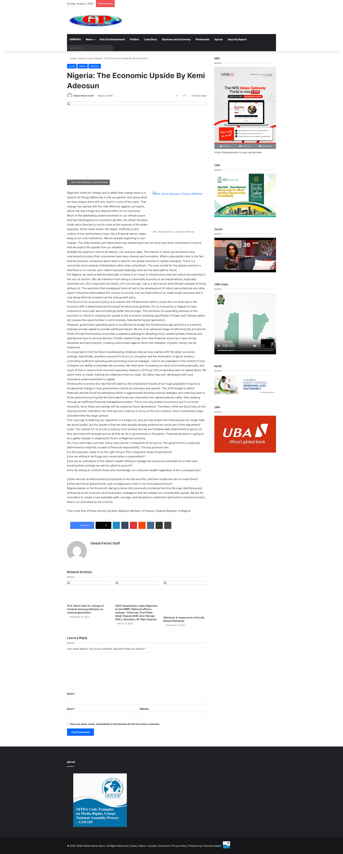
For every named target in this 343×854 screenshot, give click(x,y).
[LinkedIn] (116, 525)
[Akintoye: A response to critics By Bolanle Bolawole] (184, 597)
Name (71, 693)
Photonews (203, 39)
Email (71, 708)
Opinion (94, 66)
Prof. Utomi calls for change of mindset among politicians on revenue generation (85, 609)
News (89, 39)
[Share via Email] (159, 525)
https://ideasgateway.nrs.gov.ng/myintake (238, 152)
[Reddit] (142, 525)
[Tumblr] (124, 525)
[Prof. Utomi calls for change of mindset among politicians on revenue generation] (88, 591)
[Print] (167, 525)
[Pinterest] (133, 525)
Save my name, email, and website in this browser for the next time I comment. (115, 724)
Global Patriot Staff (83, 95)
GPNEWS (75, 39)
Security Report (237, 39)
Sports (219, 39)
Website (144, 708)
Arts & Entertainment (112, 39)
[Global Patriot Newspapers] (95, 20)
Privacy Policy (179, 845)
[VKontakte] (150, 525)
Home (73, 58)
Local (90, 58)
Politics (134, 39)
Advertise (164, 845)
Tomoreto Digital (212, 845)
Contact (152, 845)
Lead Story (150, 39)
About (142, 845)
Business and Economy (176, 39)
